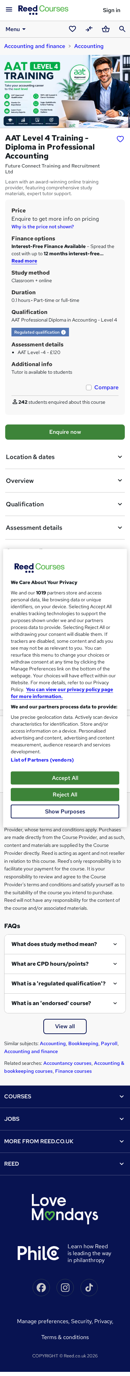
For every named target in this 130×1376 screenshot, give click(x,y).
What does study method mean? (54, 944)
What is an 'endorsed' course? (51, 1003)
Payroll (109, 1043)
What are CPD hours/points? (50, 963)
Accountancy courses (67, 1063)
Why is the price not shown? (42, 226)
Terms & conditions (65, 1337)
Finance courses (73, 1071)
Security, (82, 1321)
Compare (106, 387)
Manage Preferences (42, 1321)
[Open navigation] (9, 9)
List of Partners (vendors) (42, 760)
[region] (65, 688)
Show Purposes (65, 811)
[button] (63, 332)
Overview (20, 481)
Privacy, (103, 1321)
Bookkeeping (83, 1043)
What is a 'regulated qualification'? (58, 983)
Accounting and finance (34, 46)
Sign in (111, 10)
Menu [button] (13, 29)
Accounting (89, 46)
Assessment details (34, 528)
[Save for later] (120, 138)
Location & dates (30, 457)
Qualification (25, 504)
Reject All (65, 794)
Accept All (65, 778)
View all (65, 1026)
